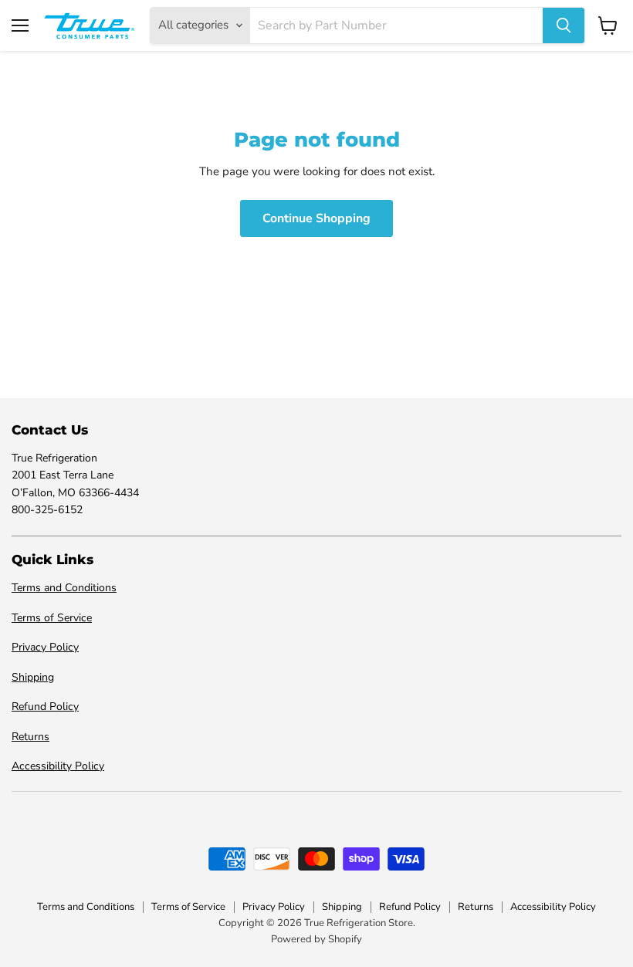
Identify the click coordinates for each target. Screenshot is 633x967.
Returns (30, 736)
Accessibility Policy (58, 766)
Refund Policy (45, 706)
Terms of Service (52, 617)
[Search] (563, 25)
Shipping (33, 677)
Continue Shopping (316, 218)
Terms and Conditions (64, 587)
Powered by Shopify (316, 939)
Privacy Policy (45, 647)
